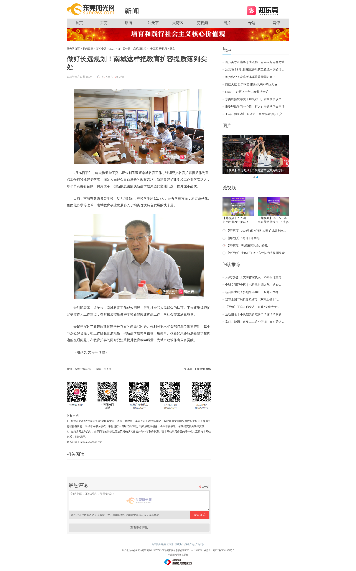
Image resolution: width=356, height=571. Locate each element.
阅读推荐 (231, 264)
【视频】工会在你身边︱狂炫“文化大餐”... (252, 307)
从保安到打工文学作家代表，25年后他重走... (254, 277)
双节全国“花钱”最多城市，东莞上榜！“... (252, 299)
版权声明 (168, 544)
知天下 (153, 23)
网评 (276, 23)
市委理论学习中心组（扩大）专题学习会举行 (254, 106)
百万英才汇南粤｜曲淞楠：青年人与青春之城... (256, 62)
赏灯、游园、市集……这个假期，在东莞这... (254, 321)
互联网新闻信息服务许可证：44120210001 (182, 550)
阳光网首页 (73, 48)
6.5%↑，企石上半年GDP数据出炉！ (248, 91)
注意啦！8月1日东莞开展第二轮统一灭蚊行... (254, 69)
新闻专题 (101, 48)
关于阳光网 (157, 544)
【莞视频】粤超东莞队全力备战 (247, 245)
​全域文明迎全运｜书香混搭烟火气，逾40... (253, 284)
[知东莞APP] (262, 10)
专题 (252, 23)
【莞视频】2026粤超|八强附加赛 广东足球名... (256, 230)
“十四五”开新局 (158, 48)
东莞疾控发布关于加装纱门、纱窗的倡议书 (253, 99)
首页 (79, 23)
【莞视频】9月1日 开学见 (243, 238)
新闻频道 (88, 48)
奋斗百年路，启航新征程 (132, 48)
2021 (112, 48)
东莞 (104, 23)
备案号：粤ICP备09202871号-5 (219, 550)
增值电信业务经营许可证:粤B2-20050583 (141, 550)
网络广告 (189, 544)
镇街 (128, 23)
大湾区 (177, 23)
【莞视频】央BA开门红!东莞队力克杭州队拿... (256, 253)
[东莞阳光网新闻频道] (104, 9)
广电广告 (199, 544)
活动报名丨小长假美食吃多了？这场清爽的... (254, 314)
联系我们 (179, 544)
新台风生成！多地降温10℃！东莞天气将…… (254, 292)
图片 (227, 23)
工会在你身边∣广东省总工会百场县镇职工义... (254, 114)
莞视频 (202, 23)
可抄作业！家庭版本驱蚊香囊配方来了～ (251, 76)
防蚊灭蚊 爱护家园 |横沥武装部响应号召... (252, 84)
